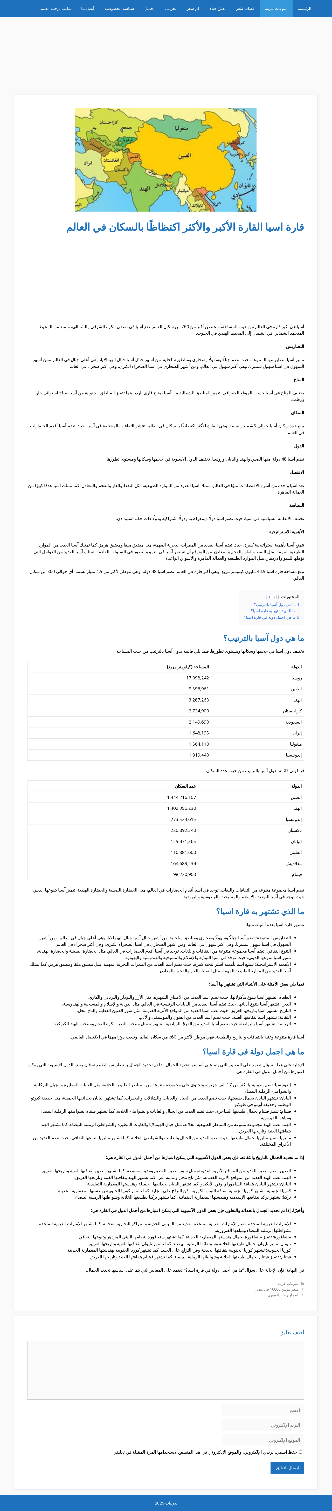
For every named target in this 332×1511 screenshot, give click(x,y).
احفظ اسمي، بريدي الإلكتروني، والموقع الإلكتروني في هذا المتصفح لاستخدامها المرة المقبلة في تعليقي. (205, 1452)
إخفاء (273, 596)
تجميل (149, 8)
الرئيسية (304, 8)
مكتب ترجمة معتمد (55, 8)
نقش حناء (218, 8)
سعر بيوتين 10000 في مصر (277, 1289)
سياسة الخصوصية (119, 8)
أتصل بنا (87, 8)
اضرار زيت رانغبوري (282, 1294)
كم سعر (193, 8)
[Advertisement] (166, 53)
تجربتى (170, 8)
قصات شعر (245, 8)
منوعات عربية (276, 8)
